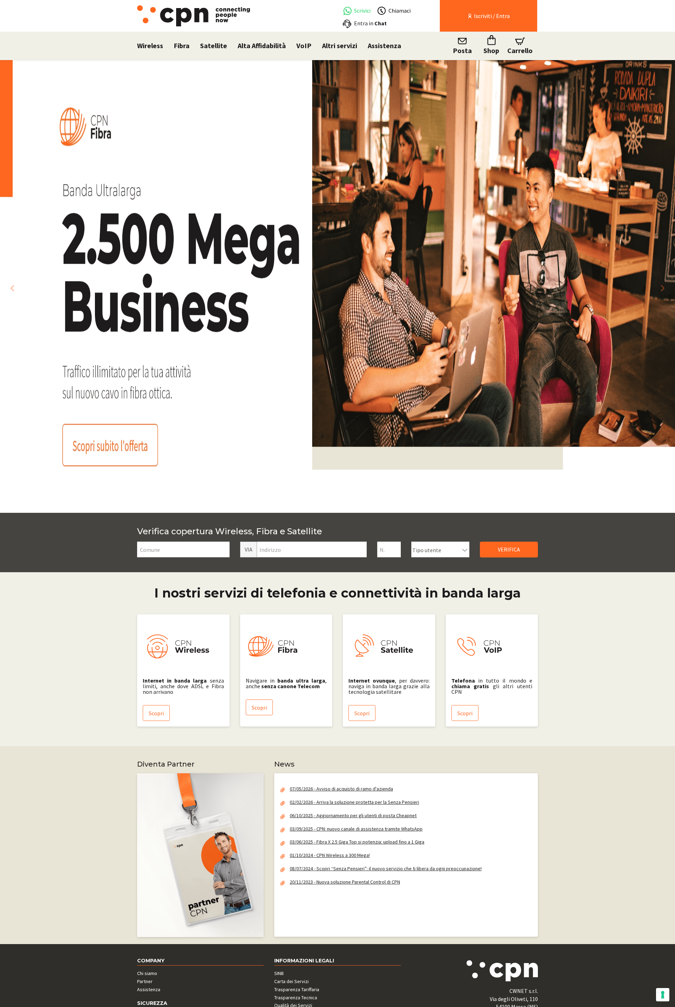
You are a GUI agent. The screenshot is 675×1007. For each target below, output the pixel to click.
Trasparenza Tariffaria (296, 989)
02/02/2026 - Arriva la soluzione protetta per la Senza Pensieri (354, 802)
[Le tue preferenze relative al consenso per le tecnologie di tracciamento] (662, 994)
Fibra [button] (181, 45)
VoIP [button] (303, 45)
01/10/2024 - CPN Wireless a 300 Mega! (330, 855)
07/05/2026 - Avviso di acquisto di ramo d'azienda (341, 789)
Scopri (156, 713)
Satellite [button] (213, 45)
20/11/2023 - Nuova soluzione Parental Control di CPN (345, 882)
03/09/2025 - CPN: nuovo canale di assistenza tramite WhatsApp (356, 829)
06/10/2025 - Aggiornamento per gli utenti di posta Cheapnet (353, 815)
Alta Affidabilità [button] (262, 45)
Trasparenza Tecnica (295, 997)
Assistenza (384, 45)
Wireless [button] (150, 45)
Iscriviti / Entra (491, 15)
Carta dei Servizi (291, 981)
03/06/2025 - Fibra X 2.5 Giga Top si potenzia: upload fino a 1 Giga (357, 842)
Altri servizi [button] (339, 45)
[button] (10, 286)
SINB (279, 973)
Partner (145, 981)
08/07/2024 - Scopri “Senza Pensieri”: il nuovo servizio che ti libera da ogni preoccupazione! (386, 868)
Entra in (370, 23)
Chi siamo (147, 973)
